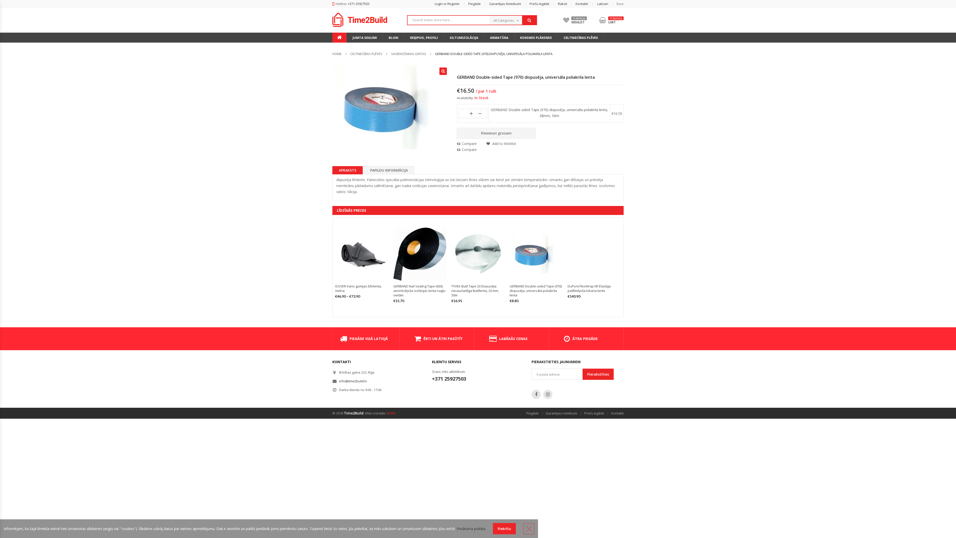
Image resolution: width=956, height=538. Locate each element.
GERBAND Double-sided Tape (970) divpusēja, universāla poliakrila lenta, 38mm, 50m (549, 112)
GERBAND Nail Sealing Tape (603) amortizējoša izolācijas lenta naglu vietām (419, 290)
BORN (391, 413)
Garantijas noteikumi (505, 3)
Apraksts (347, 170)
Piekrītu (504, 528)
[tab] (347, 170)
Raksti (562, 3)
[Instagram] (547, 394)
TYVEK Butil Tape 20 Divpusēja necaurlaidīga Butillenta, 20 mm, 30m (475, 290)
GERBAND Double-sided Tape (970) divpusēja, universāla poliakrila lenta (536, 290)
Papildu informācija (389, 170)
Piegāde (474, 3)
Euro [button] (620, 3)
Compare (469, 143)
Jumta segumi (365, 37)
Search (529, 20)
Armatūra (499, 37)
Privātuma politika (471, 528)
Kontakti (582, 3)
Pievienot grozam (496, 133)
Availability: (465, 98)
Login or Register (447, 3)
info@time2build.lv (353, 381)
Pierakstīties (598, 374)
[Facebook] (536, 394)
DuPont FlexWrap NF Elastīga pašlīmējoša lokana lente (589, 288)
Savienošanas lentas (408, 54)
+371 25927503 (449, 378)
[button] (598, 3)
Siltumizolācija (464, 37)
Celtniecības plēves (581, 37)
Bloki (393, 37)
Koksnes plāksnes (536, 37)
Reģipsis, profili (424, 37)
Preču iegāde (539, 3)
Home (337, 54)
